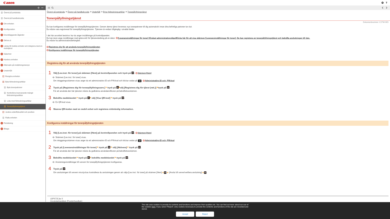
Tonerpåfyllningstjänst (16, 106)
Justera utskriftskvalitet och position (19, 112)
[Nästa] (386, 7)
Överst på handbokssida (14, 18)
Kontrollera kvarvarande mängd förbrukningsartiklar (20, 94)
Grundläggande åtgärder (14, 35)
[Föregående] (382, 7)
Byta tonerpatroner (14, 87)
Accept (185, 214)
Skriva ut (7, 40)
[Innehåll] (48, 7)
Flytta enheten (11, 118)
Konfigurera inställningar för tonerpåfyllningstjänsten (74, 50)
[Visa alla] (38, 7)
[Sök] (52, 7)
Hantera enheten (11, 60)
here (154, 207)
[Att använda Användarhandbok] (386, 2)
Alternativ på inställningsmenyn (17, 65)
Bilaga (6, 129)
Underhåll (8, 71)
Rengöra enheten (12, 76)
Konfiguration (9, 29)
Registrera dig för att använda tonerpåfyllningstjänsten (74, 47)
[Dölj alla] (42, 7)
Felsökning (8, 123)
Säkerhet (7, 54)
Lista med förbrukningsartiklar (19, 101)
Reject (205, 214)
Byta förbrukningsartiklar (15, 82)
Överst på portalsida (12, 13)
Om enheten (9, 24)
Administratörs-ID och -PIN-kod (159, 81)
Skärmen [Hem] (144, 73)
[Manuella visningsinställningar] (382, 2)
